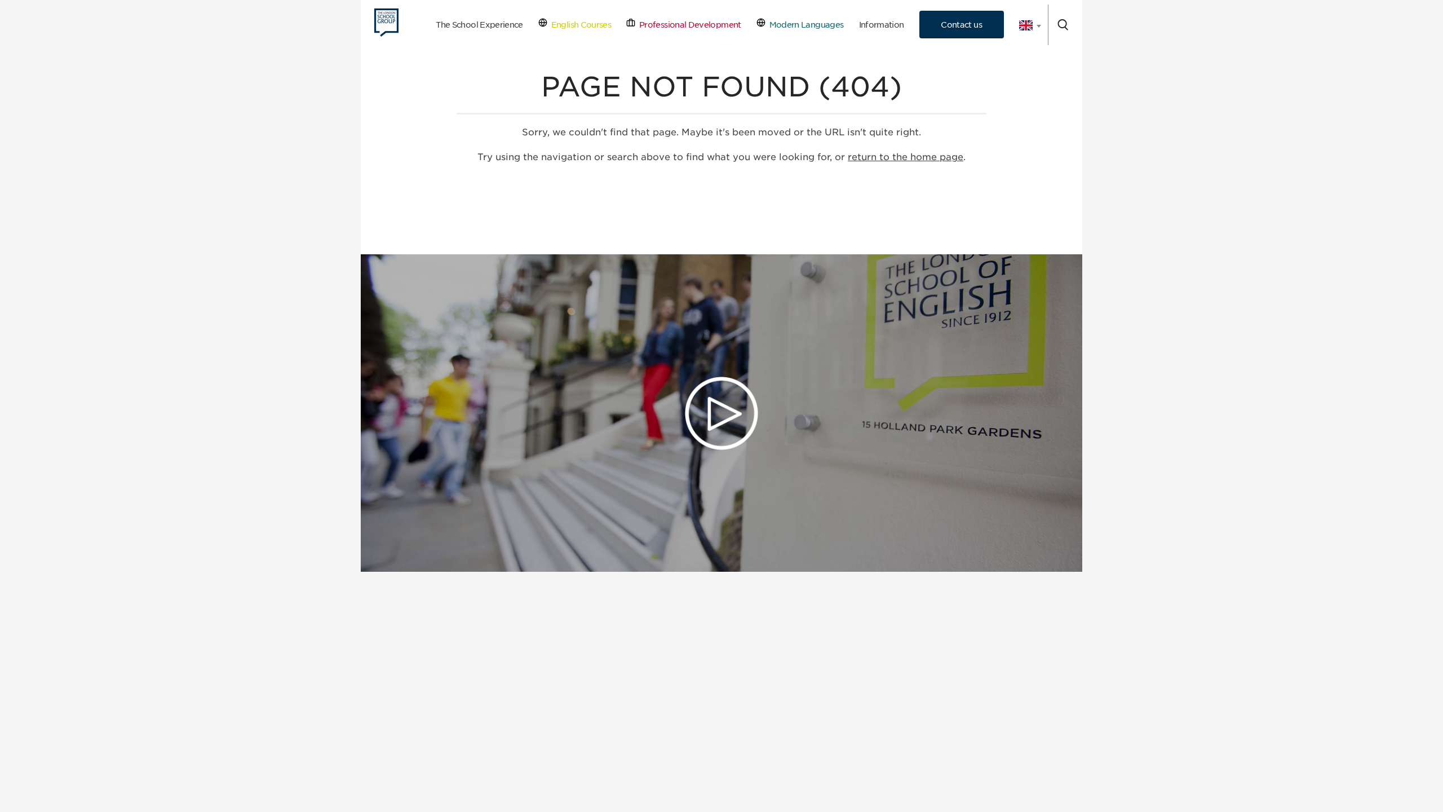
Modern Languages (804, 24)
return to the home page (905, 157)
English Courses (579, 24)
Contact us (961, 24)
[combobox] (1026, 25)
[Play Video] (721, 413)
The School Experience (479, 24)
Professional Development (688, 24)
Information (881, 24)
